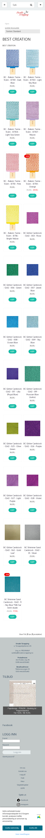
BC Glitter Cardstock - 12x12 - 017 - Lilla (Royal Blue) (12, 392)
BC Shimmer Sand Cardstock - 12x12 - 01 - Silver (32, 550)
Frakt (22, 778)
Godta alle (33, 828)
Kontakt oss (22, 771)
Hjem (7, 24)
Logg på (22, 775)
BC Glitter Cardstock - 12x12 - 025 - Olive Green (12, 446)
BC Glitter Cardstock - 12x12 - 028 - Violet (32, 496)
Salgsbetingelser (22, 785)
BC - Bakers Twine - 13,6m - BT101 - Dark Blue (13, 80)
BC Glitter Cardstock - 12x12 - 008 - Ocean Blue (12, 340)
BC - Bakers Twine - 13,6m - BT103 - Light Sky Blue (32, 80)
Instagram (24, 804)
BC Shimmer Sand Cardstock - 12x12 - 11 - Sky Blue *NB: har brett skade (12, 603)
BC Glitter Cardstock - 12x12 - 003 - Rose (32, 234)
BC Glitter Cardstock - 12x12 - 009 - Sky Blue (32, 340)
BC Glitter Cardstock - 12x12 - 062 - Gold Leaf (12, 550)
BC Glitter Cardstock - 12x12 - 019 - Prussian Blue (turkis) (32, 393)
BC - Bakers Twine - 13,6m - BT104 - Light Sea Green (13, 132)
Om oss (22, 768)
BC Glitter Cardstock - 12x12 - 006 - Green (12, 286)
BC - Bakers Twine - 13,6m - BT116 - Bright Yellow (13, 236)
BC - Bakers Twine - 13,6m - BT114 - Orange (33, 184)
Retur (22, 781)
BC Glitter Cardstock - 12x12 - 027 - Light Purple (12, 498)
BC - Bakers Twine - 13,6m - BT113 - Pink (13, 182)
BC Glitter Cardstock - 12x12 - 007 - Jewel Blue (32, 288)
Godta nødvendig (12, 828)
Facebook (24, 800)
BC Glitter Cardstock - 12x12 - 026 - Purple (32, 445)
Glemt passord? (8, 757)
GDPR (22, 788)
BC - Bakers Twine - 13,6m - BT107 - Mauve (33, 132)
